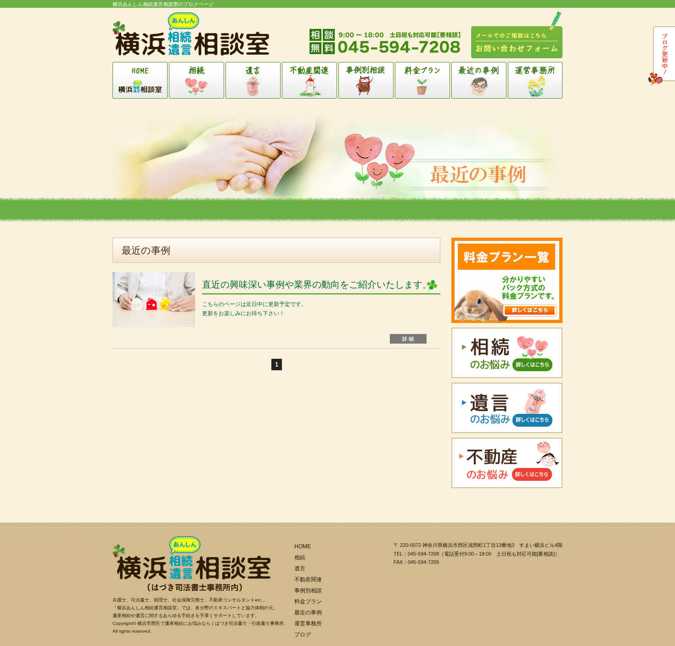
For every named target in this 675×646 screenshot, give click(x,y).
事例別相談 (366, 80)
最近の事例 (479, 80)
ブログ (660, 56)
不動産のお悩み (506, 463)
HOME (140, 80)
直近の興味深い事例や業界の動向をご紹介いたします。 (317, 284)
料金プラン (423, 80)
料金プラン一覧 (506, 280)
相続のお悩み (506, 353)
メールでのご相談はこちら (516, 34)
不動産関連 (310, 80)
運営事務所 (535, 80)
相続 (197, 80)
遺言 (253, 80)
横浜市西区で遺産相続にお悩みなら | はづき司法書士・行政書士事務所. (211, 623)
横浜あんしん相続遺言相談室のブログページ (163, 4)
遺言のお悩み (506, 408)
